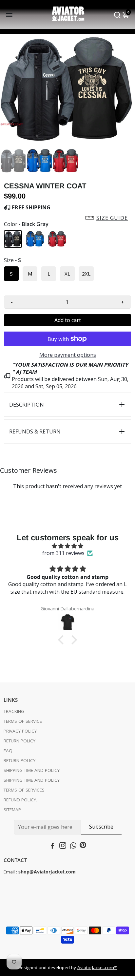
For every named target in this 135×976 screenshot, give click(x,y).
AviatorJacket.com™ (97, 967)
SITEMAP (12, 810)
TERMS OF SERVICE (23, 721)
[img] (67, 545)
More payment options (67, 354)
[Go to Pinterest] (83, 846)
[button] (67, 217)
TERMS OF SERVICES (24, 790)
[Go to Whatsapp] (73, 846)
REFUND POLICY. (20, 800)
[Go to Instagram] (63, 846)
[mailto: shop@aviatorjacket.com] (17, 872)
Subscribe (101, 826)
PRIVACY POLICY (20, 731)
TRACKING (14, 711)
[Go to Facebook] (52, 846)
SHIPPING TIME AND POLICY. (32, 770)
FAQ (8, 751)
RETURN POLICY (19, 741)
